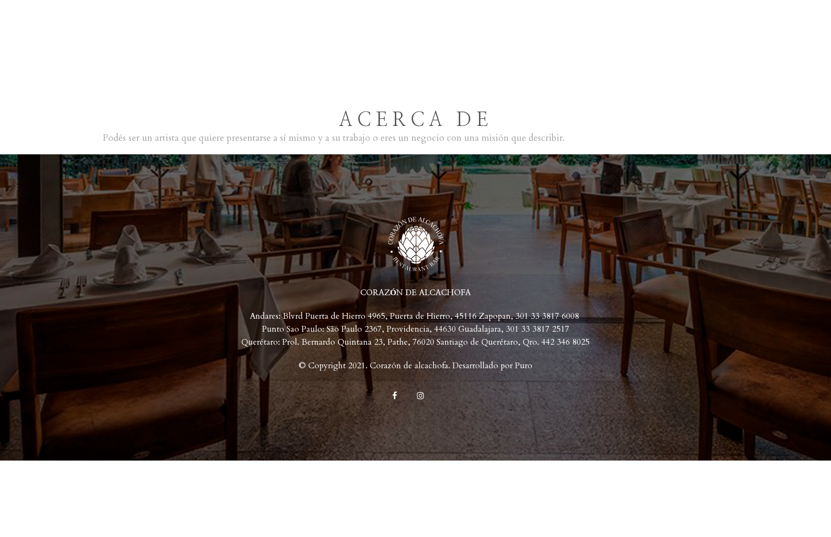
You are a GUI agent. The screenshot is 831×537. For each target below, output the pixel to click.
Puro (523, 365)
